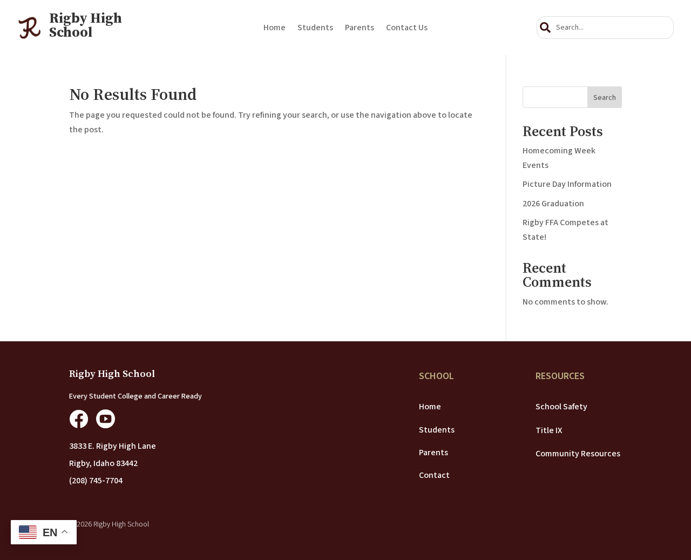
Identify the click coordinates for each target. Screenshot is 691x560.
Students (315, 28)
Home (274, 28)
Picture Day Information (567, 184)
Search (604, 97)
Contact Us (407, 28)
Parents (359, 28)
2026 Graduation (553, 204)
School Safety (561, 407)
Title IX (549, 430)
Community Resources (578, 454)
